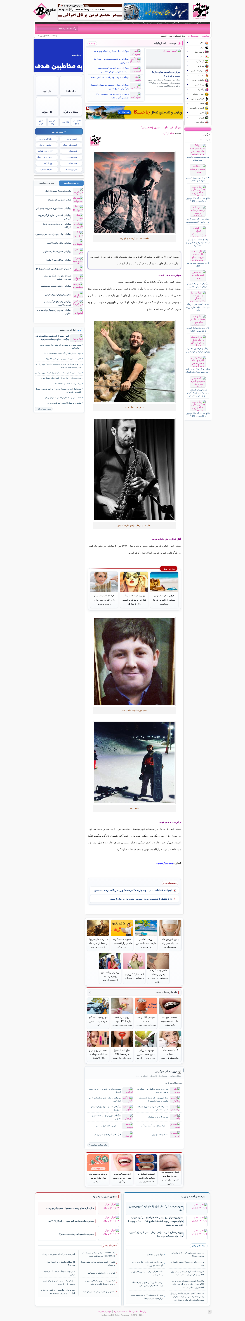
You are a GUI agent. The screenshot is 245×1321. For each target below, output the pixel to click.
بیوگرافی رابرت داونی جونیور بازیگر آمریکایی (56, 225)
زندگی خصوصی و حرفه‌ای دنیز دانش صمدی (109, 77)
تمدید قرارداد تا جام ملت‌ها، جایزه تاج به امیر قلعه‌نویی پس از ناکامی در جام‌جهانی (58, 390)
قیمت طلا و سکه (70, 145)
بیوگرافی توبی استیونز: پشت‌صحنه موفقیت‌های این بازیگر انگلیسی (113, 70)
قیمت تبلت (72, 163)
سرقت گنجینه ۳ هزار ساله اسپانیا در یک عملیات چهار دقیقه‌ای (58, 373)
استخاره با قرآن (71, 112)
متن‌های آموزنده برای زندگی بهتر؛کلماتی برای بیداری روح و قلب (198, 307)
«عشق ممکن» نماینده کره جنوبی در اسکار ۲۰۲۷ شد (71, 1221)
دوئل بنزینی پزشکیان (155, 1254)
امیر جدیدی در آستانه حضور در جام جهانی (58, 1254)
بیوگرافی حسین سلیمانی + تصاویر (57, 251)
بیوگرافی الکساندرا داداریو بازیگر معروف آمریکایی (54, 216)
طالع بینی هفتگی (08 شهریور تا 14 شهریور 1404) (198, 199)
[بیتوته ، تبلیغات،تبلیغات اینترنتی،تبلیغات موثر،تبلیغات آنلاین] (90, 12)
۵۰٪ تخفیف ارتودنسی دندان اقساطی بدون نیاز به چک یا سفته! (141, 898)
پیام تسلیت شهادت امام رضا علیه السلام (198, 158)
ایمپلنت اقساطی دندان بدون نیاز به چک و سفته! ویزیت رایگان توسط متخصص (133, 890)
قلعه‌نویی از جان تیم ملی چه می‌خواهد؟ (99, 1291)
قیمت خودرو (72, 139)
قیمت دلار (73, 151)
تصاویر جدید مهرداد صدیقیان (59, 200)
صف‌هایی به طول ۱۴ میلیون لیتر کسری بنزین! (64, 403)
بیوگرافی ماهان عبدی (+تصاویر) (161, 127)
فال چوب (65, 122)
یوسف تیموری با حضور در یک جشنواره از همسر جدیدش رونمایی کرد (60, 346)
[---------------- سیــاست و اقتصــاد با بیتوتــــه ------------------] (192, 1196)
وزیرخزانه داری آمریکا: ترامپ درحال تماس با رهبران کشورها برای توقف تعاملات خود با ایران (156, 1234)
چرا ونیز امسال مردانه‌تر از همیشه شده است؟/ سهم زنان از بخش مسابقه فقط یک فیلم (58, 365)
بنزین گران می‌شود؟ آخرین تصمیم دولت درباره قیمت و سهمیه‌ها (147, 1296)
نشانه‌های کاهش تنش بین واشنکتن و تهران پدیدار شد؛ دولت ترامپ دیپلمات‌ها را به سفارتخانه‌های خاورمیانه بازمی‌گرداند (187, 1296)
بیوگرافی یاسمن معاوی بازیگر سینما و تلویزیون (106, 1108)
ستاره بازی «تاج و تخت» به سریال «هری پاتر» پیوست (70, 1208)
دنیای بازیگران (193, 36)
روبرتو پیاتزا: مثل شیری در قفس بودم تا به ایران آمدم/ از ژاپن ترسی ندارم (58, 1291)
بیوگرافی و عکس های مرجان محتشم (56, 286)
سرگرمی (205, 36)
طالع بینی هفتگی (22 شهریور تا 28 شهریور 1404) (198, 414)
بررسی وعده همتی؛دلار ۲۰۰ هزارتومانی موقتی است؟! (187, 1254)
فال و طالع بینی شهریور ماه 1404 (198, 264)
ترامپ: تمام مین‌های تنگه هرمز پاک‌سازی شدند (187, 1263)
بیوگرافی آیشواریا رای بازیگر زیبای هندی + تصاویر (54, 311)
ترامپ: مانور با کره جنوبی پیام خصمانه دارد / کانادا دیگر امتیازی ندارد (147, 1284)
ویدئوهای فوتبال (45, 145)
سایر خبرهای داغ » (44, 409)
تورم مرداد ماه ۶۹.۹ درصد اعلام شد (68, 384)
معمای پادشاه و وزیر (160, 1134)
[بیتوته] (45, 18)
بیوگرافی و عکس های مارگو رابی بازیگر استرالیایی (111, 61)
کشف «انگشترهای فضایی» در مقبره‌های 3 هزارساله (98, 1263)
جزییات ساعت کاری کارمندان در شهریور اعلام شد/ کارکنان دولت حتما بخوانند (187, 1273)
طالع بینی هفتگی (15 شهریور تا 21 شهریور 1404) (198, 329)
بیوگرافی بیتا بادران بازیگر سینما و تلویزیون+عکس (57, 303)
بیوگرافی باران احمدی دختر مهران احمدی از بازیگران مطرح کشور (109, 87)
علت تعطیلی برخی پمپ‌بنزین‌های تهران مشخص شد (147, 1273)
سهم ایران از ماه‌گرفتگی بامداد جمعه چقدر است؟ (62, 353)
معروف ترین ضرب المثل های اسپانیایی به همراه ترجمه (152, 1090)
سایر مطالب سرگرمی (99, 1145)
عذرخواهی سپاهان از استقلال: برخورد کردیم (59, 1273)
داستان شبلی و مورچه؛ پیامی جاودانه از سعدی (198, 179)
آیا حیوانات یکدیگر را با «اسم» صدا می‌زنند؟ (61, 1263)
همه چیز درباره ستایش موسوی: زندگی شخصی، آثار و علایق (112, 96)
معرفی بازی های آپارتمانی (158, 1117)
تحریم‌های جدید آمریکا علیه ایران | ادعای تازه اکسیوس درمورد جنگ (156, 1208)
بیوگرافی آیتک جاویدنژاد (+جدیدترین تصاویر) (53, 234)
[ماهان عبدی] (134, 192)
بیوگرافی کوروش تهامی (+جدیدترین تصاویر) (106, 1116)
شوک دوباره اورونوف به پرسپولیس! (100, 1273)
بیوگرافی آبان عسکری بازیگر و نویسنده (111, 51)
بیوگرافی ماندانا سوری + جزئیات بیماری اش (53, 208)
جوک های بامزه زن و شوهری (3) (107, 1134)
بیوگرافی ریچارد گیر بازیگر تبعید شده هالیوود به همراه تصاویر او (153, 1099)
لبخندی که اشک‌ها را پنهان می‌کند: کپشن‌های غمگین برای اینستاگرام (198, 242)
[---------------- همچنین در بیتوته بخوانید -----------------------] (105, 1196)
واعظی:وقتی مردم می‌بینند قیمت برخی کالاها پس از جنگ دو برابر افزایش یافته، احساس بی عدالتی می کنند (188, 1284)
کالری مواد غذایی (45, 151)
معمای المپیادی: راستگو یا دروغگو (155, 1126)
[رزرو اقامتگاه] (134, 112)
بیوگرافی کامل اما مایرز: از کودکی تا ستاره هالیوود (198, 285)
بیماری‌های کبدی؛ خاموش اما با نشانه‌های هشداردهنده (61, 378)
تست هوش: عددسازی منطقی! (108, 1126)
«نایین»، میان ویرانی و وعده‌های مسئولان (76, 1234)
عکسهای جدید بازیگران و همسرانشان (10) (53, 269)
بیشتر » (92, 43)
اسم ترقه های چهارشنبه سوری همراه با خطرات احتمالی (152, 1108)
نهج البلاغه (48, 163)
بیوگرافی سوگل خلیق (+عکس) (58, 260)
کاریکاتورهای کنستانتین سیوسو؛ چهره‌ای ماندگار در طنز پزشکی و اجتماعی (198, 393)
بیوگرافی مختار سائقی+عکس (59, 243)
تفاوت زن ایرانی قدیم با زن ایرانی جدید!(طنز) (105, 1090)
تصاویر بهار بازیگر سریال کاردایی (58, 294)
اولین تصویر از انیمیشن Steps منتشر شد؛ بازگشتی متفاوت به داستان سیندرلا (52, 337)
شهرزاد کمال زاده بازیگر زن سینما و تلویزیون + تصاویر (56, 277)
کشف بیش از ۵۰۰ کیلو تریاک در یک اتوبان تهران (63, 398)
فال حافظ (71, 91)
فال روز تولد (52, 122)
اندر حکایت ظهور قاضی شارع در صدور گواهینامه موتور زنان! (147, 1263)
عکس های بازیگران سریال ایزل (58, 191)
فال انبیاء (47, 91)
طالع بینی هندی (76, 122)
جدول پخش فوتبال (44, 157)
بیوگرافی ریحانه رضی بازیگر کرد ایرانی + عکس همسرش (197, 220)
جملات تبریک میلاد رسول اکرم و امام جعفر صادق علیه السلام (197, 370)
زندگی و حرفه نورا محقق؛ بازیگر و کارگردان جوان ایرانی (198, 349)
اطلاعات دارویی (45, 139)
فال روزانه (47, 112)
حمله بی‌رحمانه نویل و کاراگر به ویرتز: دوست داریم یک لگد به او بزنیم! (100, 1282)
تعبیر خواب (41, 122)
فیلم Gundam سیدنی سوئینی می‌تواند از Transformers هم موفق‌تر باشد (99, 1254)
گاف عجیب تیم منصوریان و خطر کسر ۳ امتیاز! (63, 359)
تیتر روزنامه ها (71, 169)
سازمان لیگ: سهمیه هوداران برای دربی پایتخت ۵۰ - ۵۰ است (59, 1282)
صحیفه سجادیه (46, 169)
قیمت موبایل (72, 157)
